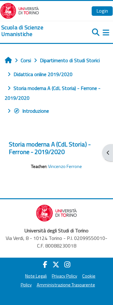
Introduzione (35, 111)
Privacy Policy (64, 275)
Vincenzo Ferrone (65, 166)
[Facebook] (45, 264)
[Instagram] (67, 264)
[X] (56, 264)
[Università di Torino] (19, 10)
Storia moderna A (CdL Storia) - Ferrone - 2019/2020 (50, 148)
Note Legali (36, 275)
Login (102, 11)
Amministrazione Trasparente (66, 284)
